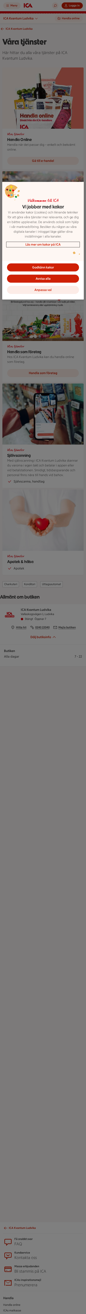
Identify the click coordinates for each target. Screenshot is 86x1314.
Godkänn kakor (43, 267)
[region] (43, 240)
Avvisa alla (43, 278)
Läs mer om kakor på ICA (43, 244)
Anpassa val (43, 290)
